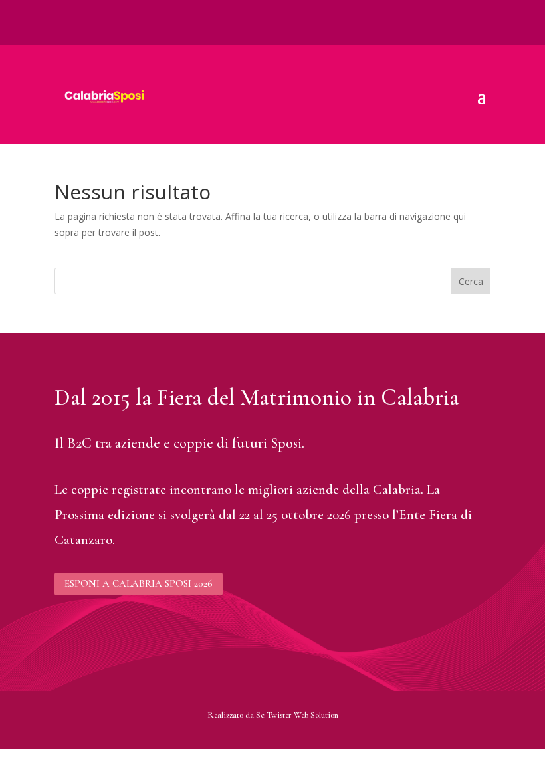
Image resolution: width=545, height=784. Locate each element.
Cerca (471, 281)
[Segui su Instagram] (91, 10)
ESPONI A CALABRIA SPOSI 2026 (138, 583)
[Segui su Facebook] (65, 10)
